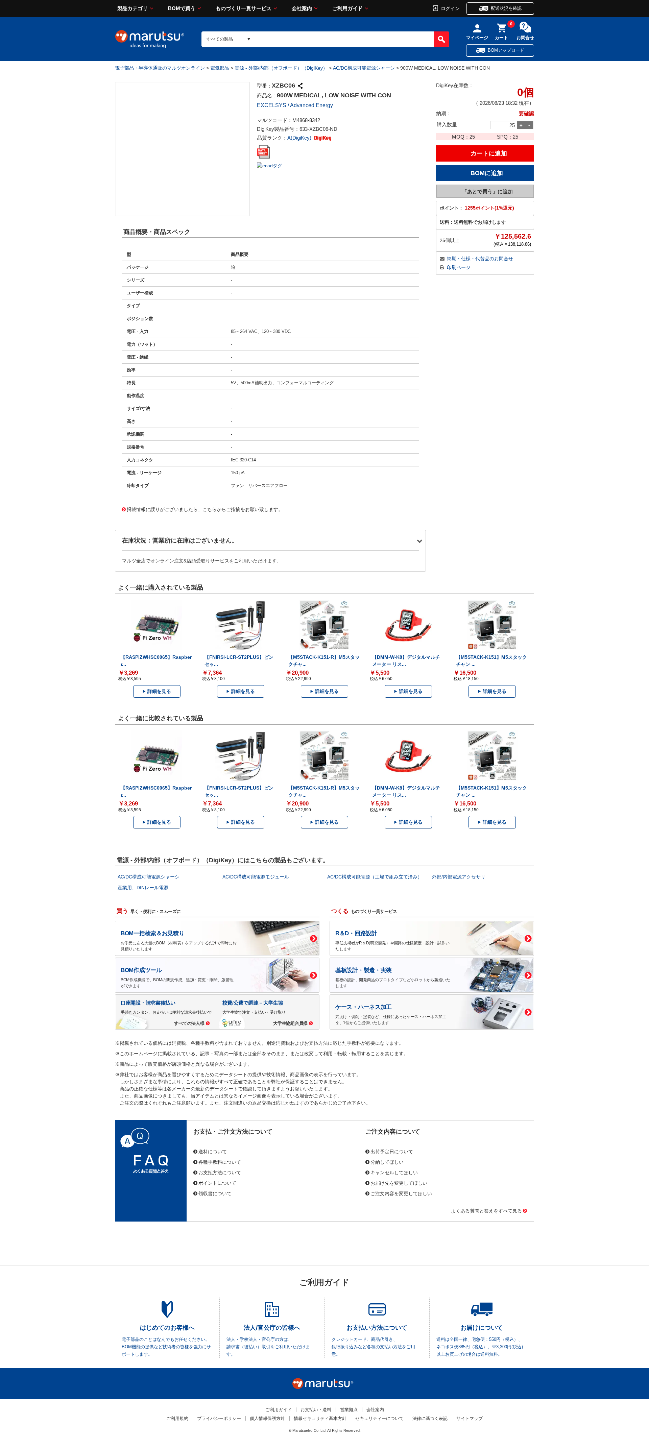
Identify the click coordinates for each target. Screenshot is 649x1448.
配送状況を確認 (506, 8)
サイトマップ (469, 1418)
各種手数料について (219, 1161)
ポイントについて (217, 1182)
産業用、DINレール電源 (143, 887)
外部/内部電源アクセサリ (458, 876)
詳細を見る (159, 691)
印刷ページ (459, 267)
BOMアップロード (506, 50)
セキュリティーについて (379, 1418)
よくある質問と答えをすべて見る (486, 1210)
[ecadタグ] (269, 165)
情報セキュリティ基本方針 (320, 1418)
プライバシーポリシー (219, 1418)
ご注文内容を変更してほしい (401, 1193)
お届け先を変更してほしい (398, 1182)
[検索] (441, 39)
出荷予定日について (391, 1151)
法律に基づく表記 (430, 1418)
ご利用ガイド (347, 8)
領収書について (215, 1193)
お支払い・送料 (316, 1409)
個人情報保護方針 (267, 1418)
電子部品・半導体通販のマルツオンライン (160, 68)
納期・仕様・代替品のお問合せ (480, 258)
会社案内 (302, 8)
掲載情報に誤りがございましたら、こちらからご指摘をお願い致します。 (205, 509)
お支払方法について (219, 1172)
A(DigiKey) (300, 138)
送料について (212, 1151)
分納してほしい (387, 1161)
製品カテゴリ (132, 8)
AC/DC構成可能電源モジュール (255, 876)
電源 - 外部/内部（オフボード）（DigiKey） (281, 68)
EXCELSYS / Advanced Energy (295, 105)
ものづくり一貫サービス (243, 8)
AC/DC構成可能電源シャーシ (364, 68)
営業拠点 (349, 1409)
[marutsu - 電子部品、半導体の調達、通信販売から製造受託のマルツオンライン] (150, 39)
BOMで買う (181, 8)
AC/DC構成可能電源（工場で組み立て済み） (374, 876)
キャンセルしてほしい (394, 1172)
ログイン (450, 8)
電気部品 (219, 68)
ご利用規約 (177, 1418)
